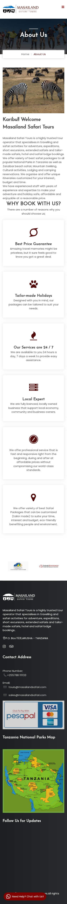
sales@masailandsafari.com (26, 695)
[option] (33, 90)
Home (25, 54)
